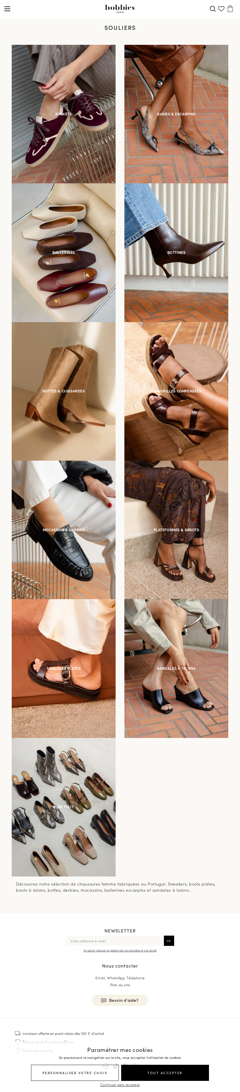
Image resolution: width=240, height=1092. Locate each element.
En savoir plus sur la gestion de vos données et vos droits (120, 950)
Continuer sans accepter (120, 1084)
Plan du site (120, 984)
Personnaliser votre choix (75, 1072)
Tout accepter (165, 1072)
